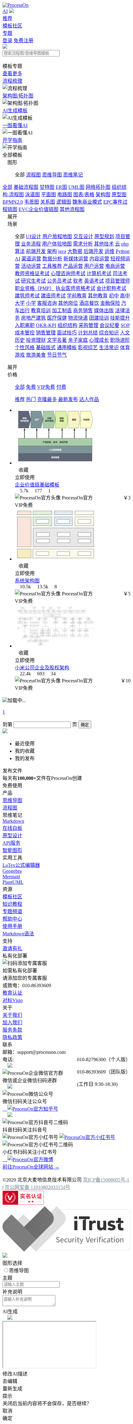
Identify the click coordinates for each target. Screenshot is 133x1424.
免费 (31, 387)
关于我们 (12, 1015)
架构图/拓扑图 (17, 95)
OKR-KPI (46, 325)
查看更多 (12, 73)
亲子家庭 (78, 340)
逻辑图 (63, 202)
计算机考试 (99, 273)
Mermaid (11, 876)
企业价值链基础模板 (37, 484)
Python (123, 251)
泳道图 (32, 194)
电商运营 (115, 266)
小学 (31, 303)
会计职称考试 (111, 288)
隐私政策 (12, 1037)
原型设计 (12, 835)
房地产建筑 (33, 318)
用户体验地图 (57, 243)
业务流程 (31, 243)
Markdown (13, 821)
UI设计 (33, 236)
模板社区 (12, 25)
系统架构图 (27, 580)
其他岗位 (68, 303)
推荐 (7, 18)
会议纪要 (109, 325)
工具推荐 (52, 266)
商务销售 (83, 310)
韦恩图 (31, 202)
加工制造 (62, 310)
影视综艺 (88, 347)
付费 (61, 387)
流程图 (33, 174)
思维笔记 (73, 174)
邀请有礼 (12, 948)
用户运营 (94, 266)
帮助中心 (12, 918)
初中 (114, 295)
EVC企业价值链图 (38, 209)
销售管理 (46, 332)
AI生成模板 (15, 110)
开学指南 (12, 140)
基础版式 (46, 347)
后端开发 (93, 251)
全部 (7, 187)
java (62, 251)
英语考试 (94, 281)
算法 (20, 251)
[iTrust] (66, 1249)
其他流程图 (72, 209)
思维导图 (52, 174)
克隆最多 (47, 399)
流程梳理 (12, 81)
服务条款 (12, 1030)
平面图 (48, 194)
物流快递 (78, 318)
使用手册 (12, 926)
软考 (78, 281)
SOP (125, 325)
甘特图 (47, 187)
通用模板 (67, 347)
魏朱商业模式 (87, 202)
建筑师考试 (27, 295)
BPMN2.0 (12, 202)
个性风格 (25, 347)
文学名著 (57, 340)
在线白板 (12, 828)
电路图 (64, 194)
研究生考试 (33, 281)
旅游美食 (36, 355)
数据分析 (52, 258)
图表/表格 (83, 194)
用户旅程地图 (57, 236)
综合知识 (109, 332)
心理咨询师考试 (68, 273)
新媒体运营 (75, 258)
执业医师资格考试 (75, 288)
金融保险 (110, 303)
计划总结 (88, 332)
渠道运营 (31, 258)
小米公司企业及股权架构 (42, 667)
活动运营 (31, 266)
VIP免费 (46, 387)
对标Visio (12, 1000)
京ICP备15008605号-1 (106, 1179)
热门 (31, 399)
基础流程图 (26, 187)
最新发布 (68, 399)
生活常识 (109, 347)
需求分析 (83, 243)
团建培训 (99, 318)
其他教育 (98, 295)
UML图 (76, 187)
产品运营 (73, 266)
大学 (20, 303)
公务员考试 (59, 281)
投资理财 (36, 340)
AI (5, 11)
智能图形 (12, 850)
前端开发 (36, 251)
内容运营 (99, 258)
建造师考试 (53, 295)
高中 (125, 295)
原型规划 (104, 236)
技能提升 (120, 318)
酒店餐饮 (89, 303)
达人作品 (89, 399)
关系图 (47, 202)
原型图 (119, 194)
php (125, 243)
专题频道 (12, 911)
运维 (109, 251)
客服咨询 (47, 303)
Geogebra (12, 871)
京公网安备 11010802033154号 (37, 1187)
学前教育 (77, 295)
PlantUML (13, 882)
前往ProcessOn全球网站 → (30, 1166)
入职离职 (25, 325)
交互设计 (83, 236)
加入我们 (12, 1022)
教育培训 (41, 310)
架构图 (103, 194)
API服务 (11, 843)
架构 (52, 251)
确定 (85, 724)
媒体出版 (104, 310)
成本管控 (25, 332)
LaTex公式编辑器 (21, 865)
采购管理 (88, 325)
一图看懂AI (15, 125)
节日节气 (57, 355)
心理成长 (99, 340)
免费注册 (23, 40)
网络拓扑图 (98, 187)
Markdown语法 (18, 933)
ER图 (61, 187)
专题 (7, 33)
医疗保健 (57, 318)
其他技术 (104, 243)
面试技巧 (67, 332)
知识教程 (12, 904)
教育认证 (12, 993)
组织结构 (67, 325)
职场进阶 (120, 340)
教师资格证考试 (32, 273)
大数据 (74, 251)
